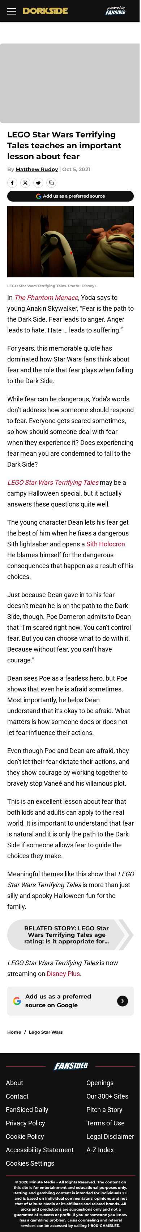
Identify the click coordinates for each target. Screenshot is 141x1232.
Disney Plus (63, 973)
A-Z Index (100, 1150)
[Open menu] (11, 11)
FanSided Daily (27, 1109)
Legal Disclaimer (110, 1136)
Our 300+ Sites (107, 1096)
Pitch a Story (104, 1109)
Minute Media (42, 1182)
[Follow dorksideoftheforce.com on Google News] (122, 1001)
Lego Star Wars (46, 1032)
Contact (17, 1096)
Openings (100, 1083)
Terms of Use (105, 1123)
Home (14, 1032)
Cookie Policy (25, 1136)
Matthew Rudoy (37, 169)
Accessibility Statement (40, 1150)
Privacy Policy (25, 1123)
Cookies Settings (30, 1163)
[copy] (51, 183)
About (14, 1083)
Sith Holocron (105, 544)
